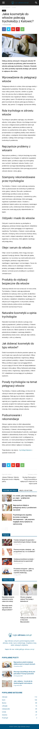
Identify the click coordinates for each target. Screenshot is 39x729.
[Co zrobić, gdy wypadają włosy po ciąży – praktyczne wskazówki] (7, 498)
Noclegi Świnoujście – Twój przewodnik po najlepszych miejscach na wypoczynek (28, 480)
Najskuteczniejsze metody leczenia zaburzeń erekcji (8, 599)
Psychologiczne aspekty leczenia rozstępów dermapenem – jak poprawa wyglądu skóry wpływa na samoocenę (23, 519)
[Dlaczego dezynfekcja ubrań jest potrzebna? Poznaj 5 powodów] (7, 674)
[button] (36, 2)
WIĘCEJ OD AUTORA (25, 490)
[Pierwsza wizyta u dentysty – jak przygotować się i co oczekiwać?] (7, 552)
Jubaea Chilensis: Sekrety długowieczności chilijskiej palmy (10, 479)
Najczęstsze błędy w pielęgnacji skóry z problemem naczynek (24, 507)
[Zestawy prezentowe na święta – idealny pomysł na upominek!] (7, 561)
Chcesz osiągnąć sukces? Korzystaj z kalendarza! (27, 599)
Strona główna (6, 7)
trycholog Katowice (25, 450)
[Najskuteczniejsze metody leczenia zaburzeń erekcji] (10, 589)
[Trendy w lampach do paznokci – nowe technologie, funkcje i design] (7, 542)
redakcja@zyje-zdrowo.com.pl (24, 649)
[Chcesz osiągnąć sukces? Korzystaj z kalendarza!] (28, 589)
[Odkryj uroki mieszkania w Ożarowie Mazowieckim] (28, 610)
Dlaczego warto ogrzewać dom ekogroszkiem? (7, 608)
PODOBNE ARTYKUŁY (10, 490)
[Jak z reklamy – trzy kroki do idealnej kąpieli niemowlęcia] (7, 683)
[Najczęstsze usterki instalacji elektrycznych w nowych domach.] (7, 664)
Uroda (14, 7)
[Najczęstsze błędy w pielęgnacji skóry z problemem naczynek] (7, 507)
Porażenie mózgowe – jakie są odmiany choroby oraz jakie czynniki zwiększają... (24, 570)
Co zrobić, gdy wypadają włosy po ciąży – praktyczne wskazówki (24, 498)
